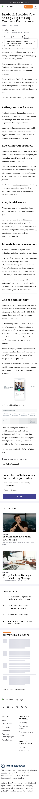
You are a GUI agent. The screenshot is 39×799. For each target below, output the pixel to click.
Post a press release (17, 689)
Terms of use (18, 788)
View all (5, 689)
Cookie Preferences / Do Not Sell (20, 791)
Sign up (19, 496)
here (3, 452)
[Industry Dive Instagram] (17, 707)
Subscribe (28, 7)
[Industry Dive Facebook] (8, 707)
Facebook (15, 464)
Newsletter (6, 731)
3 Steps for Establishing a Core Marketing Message (16, 576)
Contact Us (6, 727)
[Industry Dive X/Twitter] (12, 707)
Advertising (23, 722)
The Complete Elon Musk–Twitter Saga (17, 538)
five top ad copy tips (26, 97)
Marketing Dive (24, 751)
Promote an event (26, 732)
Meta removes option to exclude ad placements (19, 598)
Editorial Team (7, 724)
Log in (21, 735)
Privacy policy (6, 788)
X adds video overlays (18, 614)
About (4, 720)
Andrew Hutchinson (10, 30)
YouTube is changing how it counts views (21, 622)
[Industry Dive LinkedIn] (3, 707)
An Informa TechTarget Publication (19, 2)
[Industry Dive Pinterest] (21, 707)
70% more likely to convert (17, 355)
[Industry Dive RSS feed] (26, 707)
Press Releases (7, 740)
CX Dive (22, 747)
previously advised (20, 184)
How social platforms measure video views (18, 606)
